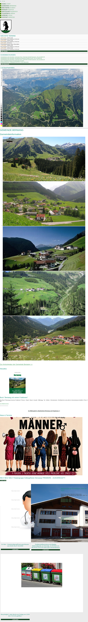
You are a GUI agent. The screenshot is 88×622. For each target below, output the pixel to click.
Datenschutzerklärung (66, 521)
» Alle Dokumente (5, 64)
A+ (4, 1)
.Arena (8, 13)
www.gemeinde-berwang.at (67, 518)
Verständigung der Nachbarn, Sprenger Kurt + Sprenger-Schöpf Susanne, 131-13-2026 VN (23, 59)
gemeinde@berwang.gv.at (67, 517)
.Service (8, 9)
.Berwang (9, 6)
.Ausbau (8, 7)
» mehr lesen (3, 480)
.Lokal (7, 15)
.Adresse (8, 17)
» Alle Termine (4, 51)
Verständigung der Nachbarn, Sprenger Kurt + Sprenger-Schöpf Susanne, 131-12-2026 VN (23, 57)
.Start (6, 4)
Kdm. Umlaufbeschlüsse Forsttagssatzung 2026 (12, 60)
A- (0, 1)
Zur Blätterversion (4, 403)
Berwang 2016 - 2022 (66, 501)
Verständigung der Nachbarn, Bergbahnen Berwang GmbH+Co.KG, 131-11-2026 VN (21, 58)
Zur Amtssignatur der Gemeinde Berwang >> (16, 364)
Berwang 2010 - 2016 (66, 500)
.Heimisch (10, 11)
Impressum (63, 519)
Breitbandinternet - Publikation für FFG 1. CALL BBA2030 (15, 62)
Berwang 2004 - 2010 (66, 499)
